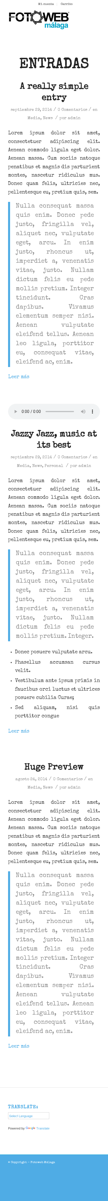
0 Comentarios (72, 110)
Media (34, 118)
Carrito (67, 4)
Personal (54, 466)
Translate (43, 1128)
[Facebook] (95, 1162)
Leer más (18, 377)
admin (74, 118)
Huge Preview (54, 767)
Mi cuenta (46, 4)
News (48, 118)
